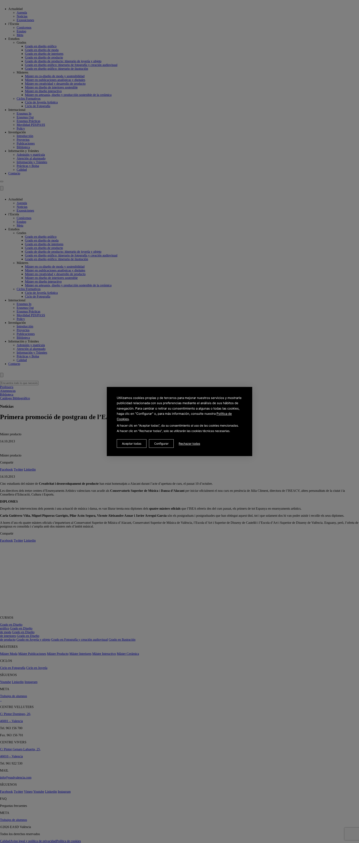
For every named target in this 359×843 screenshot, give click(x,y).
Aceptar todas (131, 443)
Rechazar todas (189, 443)
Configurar (161, 443)
